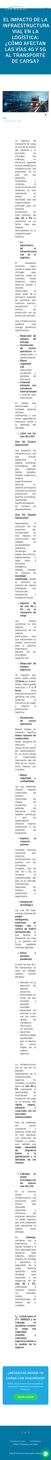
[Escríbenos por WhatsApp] (45, 1454)
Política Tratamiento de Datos (25, 1444)
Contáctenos (35, 1441)
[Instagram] (29, 1432)
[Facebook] (22, 1432)
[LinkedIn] (25, 1432)
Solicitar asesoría (25, 1397)
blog (5, 118)
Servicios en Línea (17, 1441)
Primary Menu (46, 8)
